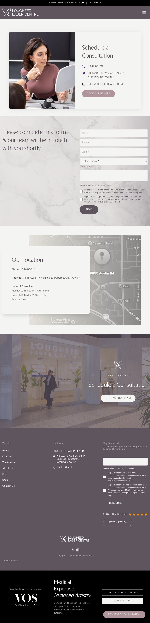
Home (5, 450)
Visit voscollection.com (122, 592)
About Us (7, 468)
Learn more (95, 3)
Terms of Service (10, 561)
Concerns (7, 456)
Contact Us (8, 486)
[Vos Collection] (81, 3)
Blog (4, 474)
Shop (5, 480)
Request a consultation (124, 614)
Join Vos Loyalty (122, 601)
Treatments (8, 462)
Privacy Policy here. (103, 185)
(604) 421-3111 (64, 467)
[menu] (144, 12)
